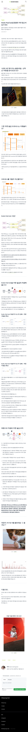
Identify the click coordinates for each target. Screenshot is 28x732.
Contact (3, 709)
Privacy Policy (13, 728)
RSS (2, 714)
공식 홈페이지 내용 (11, 272)
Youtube (3, 724)
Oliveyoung (3, 702)
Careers (3, 706)
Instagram (3, 718)
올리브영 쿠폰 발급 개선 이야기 (15, 47)
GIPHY (15, 107)
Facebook (3, 721)
